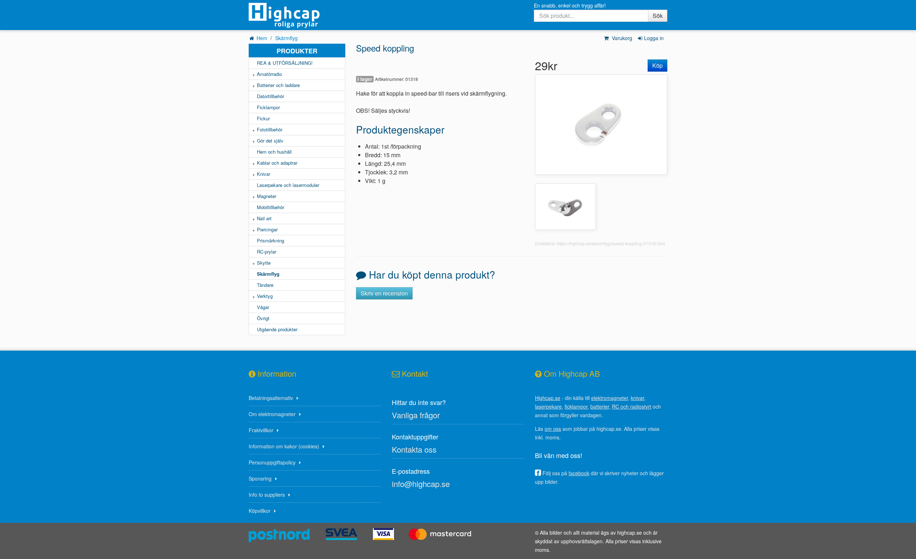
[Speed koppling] (601, 124)
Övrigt (263, 318)
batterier (599, 406)
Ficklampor (268, 107)
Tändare (265, 284)
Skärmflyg (286, 38)
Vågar (263, 307)
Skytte (264, 262)
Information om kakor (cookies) (284, 446)
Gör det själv (270, 140)
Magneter (266, 196)
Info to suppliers (267, 494)
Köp (657, 65)
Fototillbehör (269, 129)
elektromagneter (609, 397)
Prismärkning (270, 240)
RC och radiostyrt (631, 406)
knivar (637, 397)
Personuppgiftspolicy (272, 462)
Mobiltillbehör (270, 207)
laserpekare (548, 406)
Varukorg (621, 38)
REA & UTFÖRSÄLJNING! (285, 62)
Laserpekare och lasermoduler (288, 185)
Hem (262, 38)
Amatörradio (269, 74)
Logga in (654, 38)
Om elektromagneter (272, 414)
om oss (553, 428)
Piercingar (267, 229)
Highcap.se (547, 397)
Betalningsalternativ (271, 397)
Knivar (263, 173)
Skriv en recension (384, 293)
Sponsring (260, 478)
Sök (658, 15)
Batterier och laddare (278, 85)
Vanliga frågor (416, 414)
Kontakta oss (414, 449)
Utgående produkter (277, 329)
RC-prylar (266, 251)
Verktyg (265, 296)
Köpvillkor (260, 510)
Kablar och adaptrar (277, 162)
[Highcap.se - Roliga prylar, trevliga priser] (297, 15)
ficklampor (576, 406)
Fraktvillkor (261, 430)
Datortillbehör (270, 96)
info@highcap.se (421, 483)
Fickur (263, 118)
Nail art (264, 218)
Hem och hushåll (274, 151)
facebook (579, 473)
